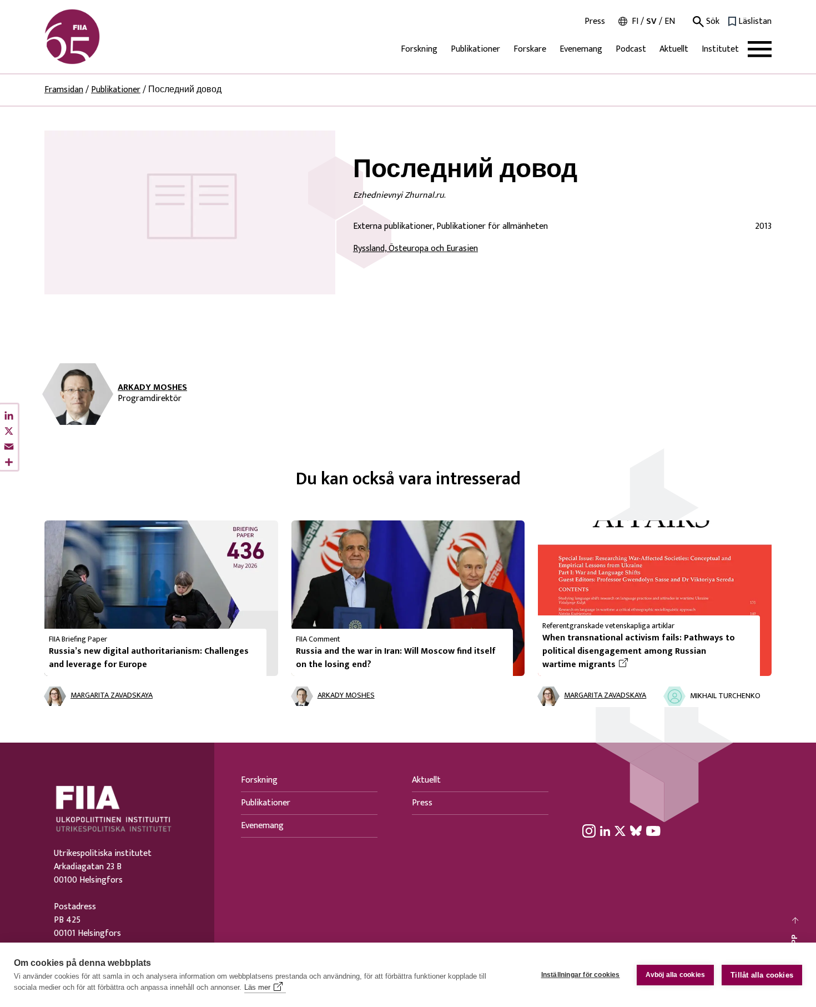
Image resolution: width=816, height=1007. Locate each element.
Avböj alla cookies (676, 975)
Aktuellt (673, 49)
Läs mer (257, 987)
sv (651, 21)
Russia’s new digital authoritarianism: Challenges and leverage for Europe (149, 658)
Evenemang (581, 49)
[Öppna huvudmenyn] (760, 49)
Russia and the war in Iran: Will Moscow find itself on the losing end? (396, 658)
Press (595, 21)
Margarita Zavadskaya (111, 695)
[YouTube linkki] (653, 831)
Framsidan (63, 89)
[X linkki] (620, 831)
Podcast (631, 49)
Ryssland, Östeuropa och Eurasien (415, 248)
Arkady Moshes (152, 388)
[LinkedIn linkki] (605, 831)
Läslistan (755, 21)
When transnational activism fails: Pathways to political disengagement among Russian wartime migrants (638, 652)
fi (635, 21)
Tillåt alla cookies (762, 975)
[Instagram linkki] (589, 831)
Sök (711, 21)
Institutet (720, 49)
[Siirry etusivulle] (97, 36)
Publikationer (475, 49)
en (669, 21)
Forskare (529, 49)
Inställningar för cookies (580, 975)
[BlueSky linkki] (636, 831)
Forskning (419, 49)
